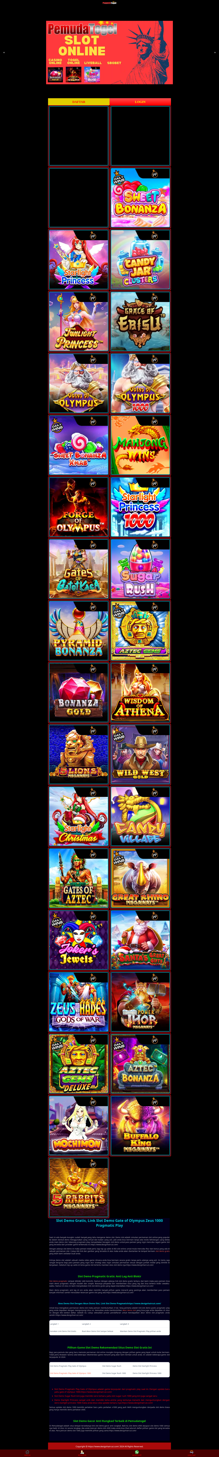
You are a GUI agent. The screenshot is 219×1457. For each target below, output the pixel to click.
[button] (4, 52)
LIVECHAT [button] (192, 1455)
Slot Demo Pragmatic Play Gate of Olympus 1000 (70, 1373)
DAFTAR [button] (78, 102)
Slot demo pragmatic (58, 1281)
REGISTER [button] (82, 1455)
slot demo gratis (163, 1251)
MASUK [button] (27, 1455)
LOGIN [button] (140, 102)
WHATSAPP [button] (136, 1455)
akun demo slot (129, 1310)
